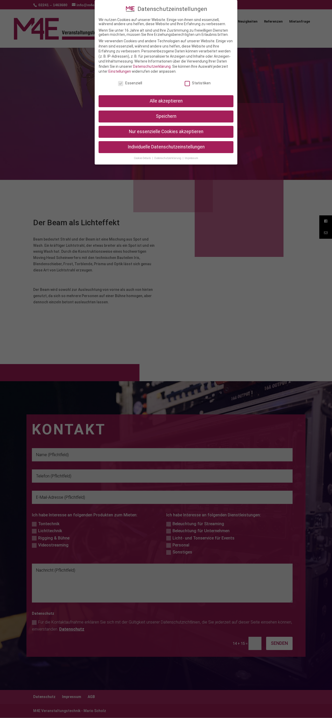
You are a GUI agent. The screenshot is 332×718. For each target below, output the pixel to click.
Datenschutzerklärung (152, 66)
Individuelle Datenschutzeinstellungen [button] (166, 146)
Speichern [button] (166, 116)
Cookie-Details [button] (143, 158)
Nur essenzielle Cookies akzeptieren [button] (166, 131)
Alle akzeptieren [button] (166, 101)
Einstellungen (119, 71)
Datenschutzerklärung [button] (168, 158)
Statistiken (201, 83)
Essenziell (133, 83)
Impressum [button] (191, 158)
